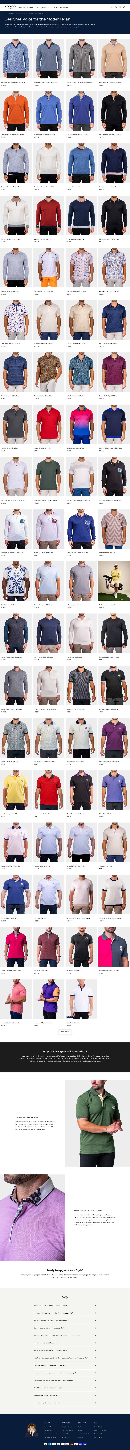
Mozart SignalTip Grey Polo (9, 762)
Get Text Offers (67, 1427)
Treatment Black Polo (73, 971)
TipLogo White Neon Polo (42, 866)
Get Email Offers (67, 1430)
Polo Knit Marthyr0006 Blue (108, 344)
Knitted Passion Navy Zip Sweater (12, 657)
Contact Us (65, 1434)
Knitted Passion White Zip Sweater (45, 709)
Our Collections (26, 7)
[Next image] (29, 58)
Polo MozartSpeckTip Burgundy (109, 762)
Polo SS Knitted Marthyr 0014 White (12, 500)
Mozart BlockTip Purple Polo (43, 1023)
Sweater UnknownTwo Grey (10, 291)
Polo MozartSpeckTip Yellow (10, 814)
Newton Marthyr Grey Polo (9, 448)
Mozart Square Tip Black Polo (108, 709)
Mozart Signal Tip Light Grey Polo (44, 762)
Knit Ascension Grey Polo (107, 553)
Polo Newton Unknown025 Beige (110, 82)
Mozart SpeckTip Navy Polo (108, 814)
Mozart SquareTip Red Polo (42, 814)
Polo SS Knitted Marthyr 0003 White (78, 500)
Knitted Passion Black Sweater (109, 657)
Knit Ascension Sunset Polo (75, 448)
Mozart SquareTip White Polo (10, 866)
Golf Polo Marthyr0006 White (10, 344)
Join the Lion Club (83, 1434)
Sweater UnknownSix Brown (43, 239)
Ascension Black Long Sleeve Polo (110, 500)
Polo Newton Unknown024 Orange (12, 135)
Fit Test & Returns (60, 7)
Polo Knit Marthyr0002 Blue (75, 396)
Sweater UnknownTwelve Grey (11, 187)
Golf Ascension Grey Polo (75, 605)
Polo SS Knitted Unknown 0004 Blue (45, 82)
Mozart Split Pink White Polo (10, 1023)
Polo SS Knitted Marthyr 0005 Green (45, 500)
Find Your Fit (98, 1437)
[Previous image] (1, 58)
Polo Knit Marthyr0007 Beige (76, 344)
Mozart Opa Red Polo (40, 971)
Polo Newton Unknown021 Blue (77, 135)
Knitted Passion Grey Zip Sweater (11, 709)
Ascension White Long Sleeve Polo (12, 553)
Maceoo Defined (43, 7)
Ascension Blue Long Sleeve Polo (77, 553)
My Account (98, 1434)
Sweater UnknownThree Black (109, 239)
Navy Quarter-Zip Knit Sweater (43, 657)
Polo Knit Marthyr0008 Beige (43, 344)
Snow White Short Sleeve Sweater (110, 918)
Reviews (80, 1427)
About (80, 1430)
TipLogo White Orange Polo (76, 866)
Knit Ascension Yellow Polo (108, 605)
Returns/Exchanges (50, 1437)
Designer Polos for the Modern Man (29, 13)
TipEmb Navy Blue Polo (8, 918)
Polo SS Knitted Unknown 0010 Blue (13, 82)
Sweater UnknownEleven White (44, 187)
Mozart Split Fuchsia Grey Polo (109, 971)
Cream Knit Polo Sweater (75, 657)
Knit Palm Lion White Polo (9, 605)
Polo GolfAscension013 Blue (43, 605)
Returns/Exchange (100, 1430)
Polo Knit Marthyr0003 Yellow (43, 396)
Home (6, 13)
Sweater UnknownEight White (11, 239)
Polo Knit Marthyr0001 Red (108, 396)
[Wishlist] (120, 7)
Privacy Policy (48, 1430)
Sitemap (80, 1437)
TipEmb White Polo (40, 918)
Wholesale (65, 1437)
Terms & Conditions (50, 1434)
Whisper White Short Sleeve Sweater (79, 918)
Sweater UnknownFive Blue (75, 239)
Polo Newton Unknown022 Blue (44, 135)
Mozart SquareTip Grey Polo (75, 709)
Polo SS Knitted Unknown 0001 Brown (79, 82)
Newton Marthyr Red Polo (42, 448)
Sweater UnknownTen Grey (75, 187)
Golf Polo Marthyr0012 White (76, 291)
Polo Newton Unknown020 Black (110, 135)
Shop (12, 13)
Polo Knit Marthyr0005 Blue (10, 396)
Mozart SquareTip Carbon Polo (76, 814)
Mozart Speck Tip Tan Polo (75, 762)
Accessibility (48, 1427)
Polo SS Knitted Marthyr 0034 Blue (110, 448)
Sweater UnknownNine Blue (108, 187)
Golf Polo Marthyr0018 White (43, 291)
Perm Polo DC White (73, 1023)
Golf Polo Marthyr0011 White (108, 291)
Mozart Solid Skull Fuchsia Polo (11, 971)
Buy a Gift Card (99, 1427)
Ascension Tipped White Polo (43, 553)
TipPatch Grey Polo (105, 866)
